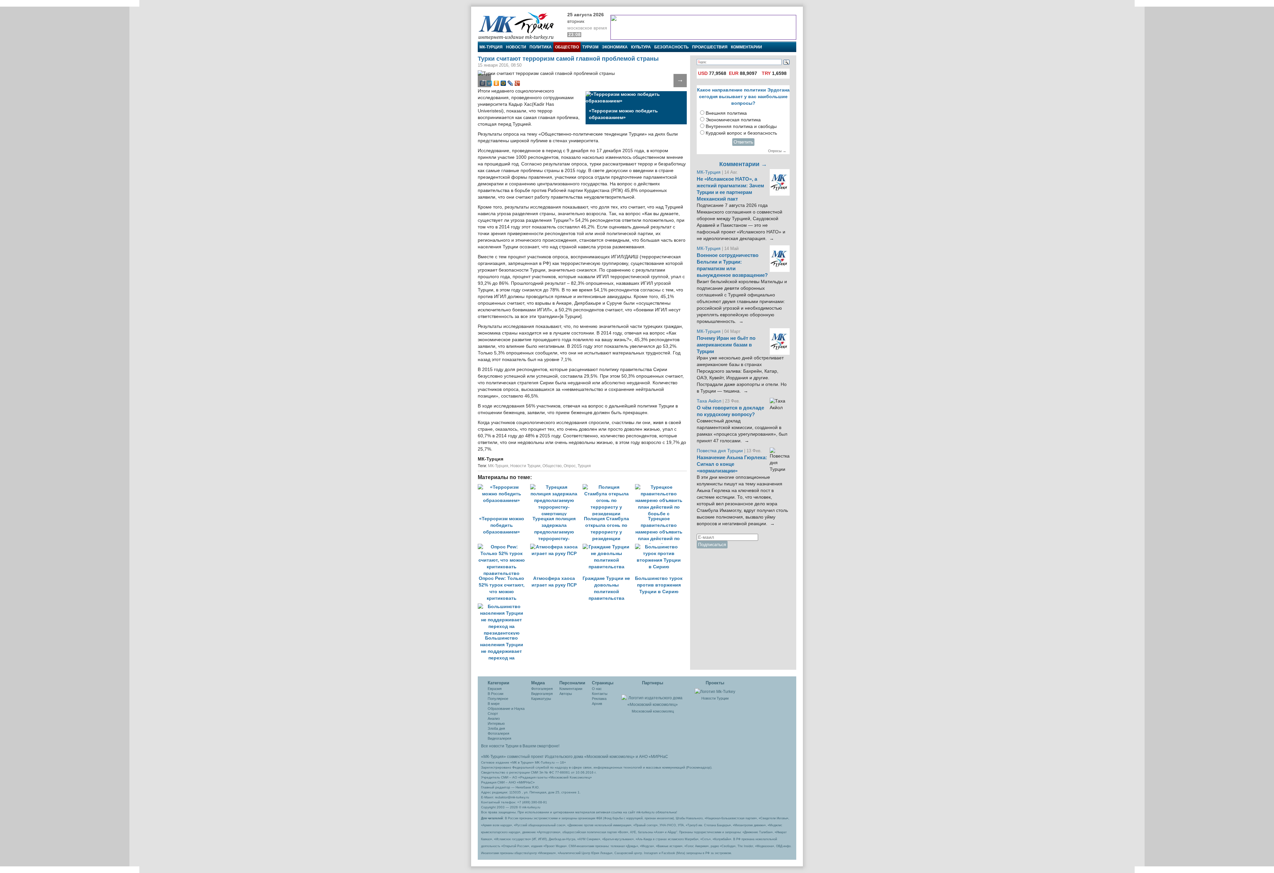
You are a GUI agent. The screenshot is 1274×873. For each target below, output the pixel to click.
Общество (567, 47)
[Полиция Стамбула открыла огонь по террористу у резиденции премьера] (609, 487)
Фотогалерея (498, 733)
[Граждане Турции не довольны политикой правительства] (609, 546)
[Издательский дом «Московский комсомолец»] (652, 697)
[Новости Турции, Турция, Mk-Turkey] (715, 691)
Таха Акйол (709, 401)
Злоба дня (496, 728)
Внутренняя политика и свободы (741, 126)
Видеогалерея (499, 738)
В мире (494, 704)
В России (495, 694)
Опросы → (777, 151)
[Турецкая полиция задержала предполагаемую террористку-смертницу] (556, 487)
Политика (541, 47)
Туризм (590, 47)
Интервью (496, 723)
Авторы (565, 694)
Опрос (570, 466)
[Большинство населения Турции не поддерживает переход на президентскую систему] (503, 606)
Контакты (599, 694)
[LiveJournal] (510, 83)
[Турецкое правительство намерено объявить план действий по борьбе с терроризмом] (660, 487)
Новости (516, 47)
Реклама (599, 699)
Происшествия (710, 47)
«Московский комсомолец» (609, 756)
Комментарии (746, 47)
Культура (641, 47)
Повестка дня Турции (720, 450)
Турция (584, 466)
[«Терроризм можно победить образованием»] (504, 487)
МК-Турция (491, 47)
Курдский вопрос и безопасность (741, 133)
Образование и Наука (506, 709)
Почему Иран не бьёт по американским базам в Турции (726, 345)
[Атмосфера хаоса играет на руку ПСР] (556, 546)
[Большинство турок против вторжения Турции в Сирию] (660, 546)
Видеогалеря (542, 694)
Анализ (494, 718)
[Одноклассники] (496, 83)
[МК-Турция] (519, 26)
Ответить (743, 142)
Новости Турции (525, 466)
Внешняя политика (726, 113)
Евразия (495, 689)
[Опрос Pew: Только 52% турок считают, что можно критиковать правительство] (504, 546)
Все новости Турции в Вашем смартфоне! (520, 746)
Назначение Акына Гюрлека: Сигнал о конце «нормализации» (732, 464)
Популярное (498, 699)
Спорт (493, 714)
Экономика (615, 47)
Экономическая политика (733, 119)
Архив (597, 704)
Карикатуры (541, 699)
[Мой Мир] (503, 83)
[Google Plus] (517, 83)
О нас (597, 689)
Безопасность (671, 47)
